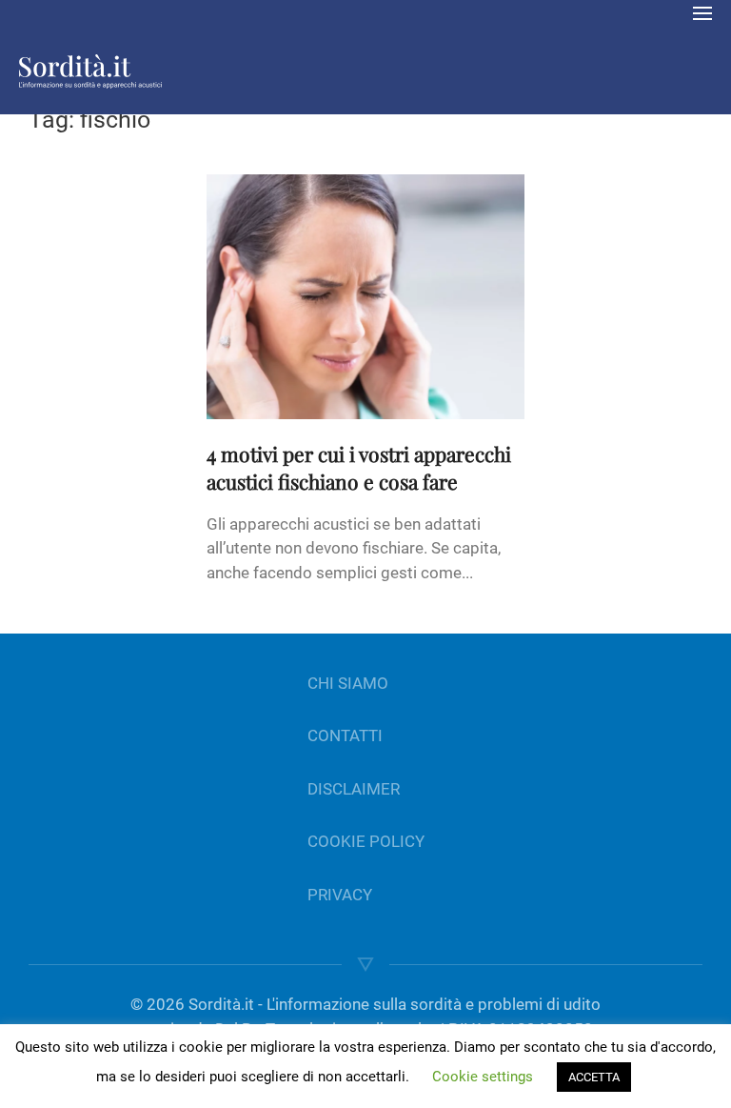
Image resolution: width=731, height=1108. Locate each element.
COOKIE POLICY (366, 841)
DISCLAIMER (353, 788)
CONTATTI (345, 735)
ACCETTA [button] (594, 1077)
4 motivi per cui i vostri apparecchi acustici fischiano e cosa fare (359, 467)
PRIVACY (339, 894)
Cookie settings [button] (482, 1076)
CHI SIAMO (347, 683)
